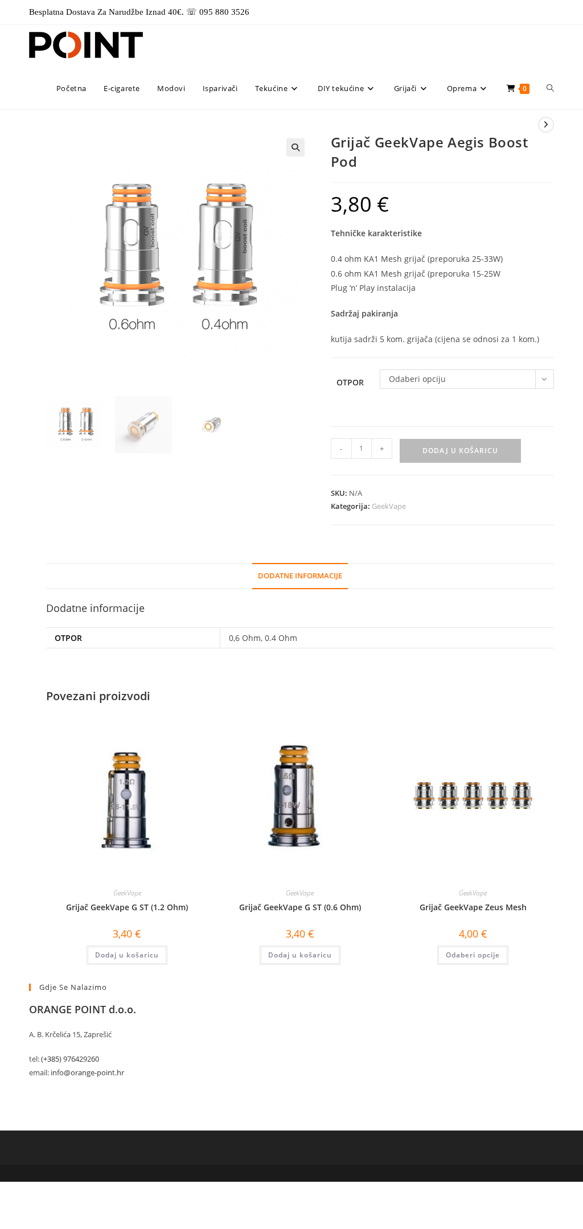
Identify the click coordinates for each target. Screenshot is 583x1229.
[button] (295, 147)
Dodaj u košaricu (460, 450)
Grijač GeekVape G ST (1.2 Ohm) (127, 907)
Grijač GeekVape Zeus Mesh (473, 907)
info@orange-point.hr (87, 1072)
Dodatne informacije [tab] (300, 576)
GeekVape (389, 506)
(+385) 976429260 (70, 1059)
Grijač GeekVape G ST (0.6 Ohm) (300, 907)
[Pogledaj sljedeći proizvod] (546, 125)
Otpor (350, 382)
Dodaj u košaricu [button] (127, 955)
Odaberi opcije (473, 955)
